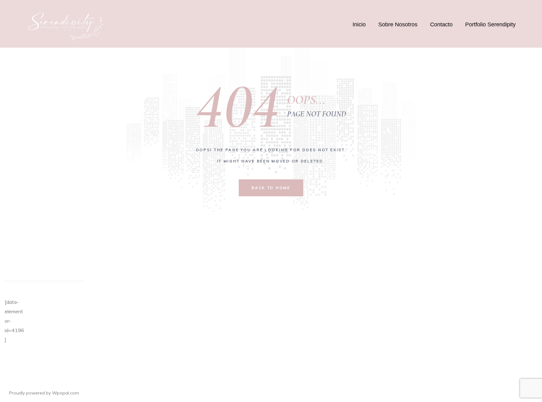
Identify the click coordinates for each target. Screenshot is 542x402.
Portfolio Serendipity (490, 24)
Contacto (441, 24)
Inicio (359, 24)
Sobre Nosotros (397, 24)
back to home (271, 187)
